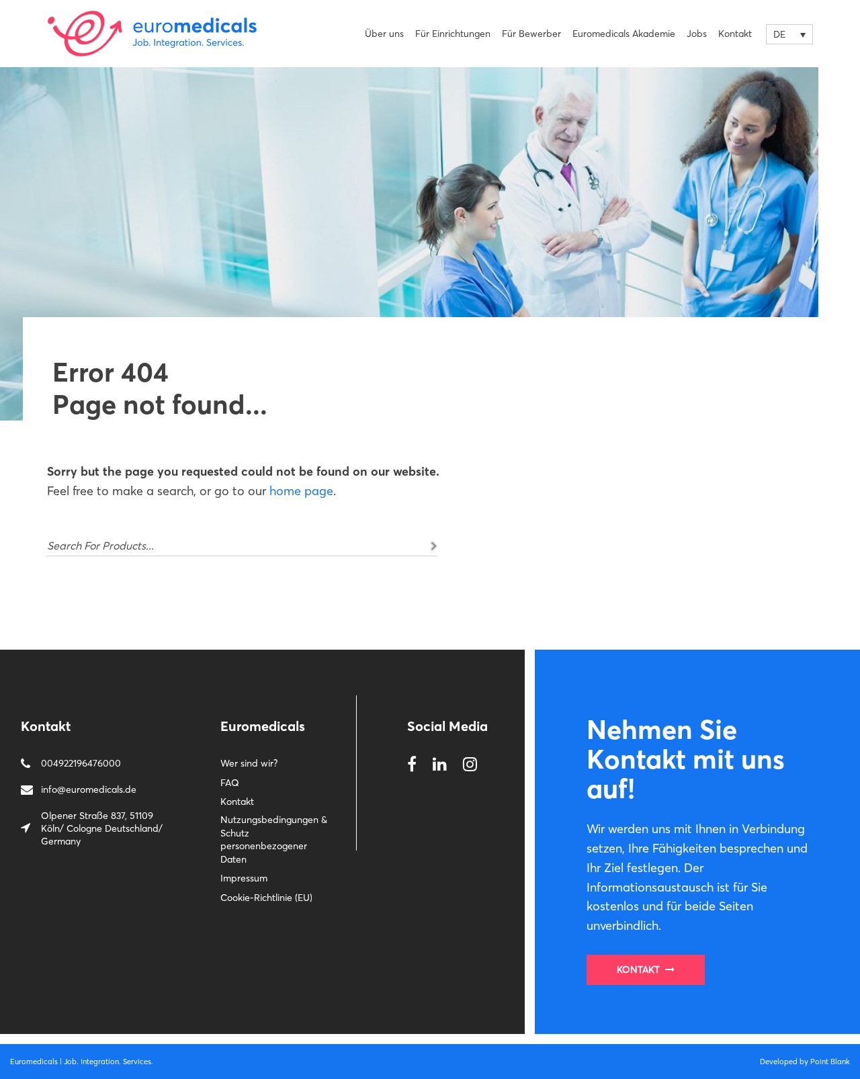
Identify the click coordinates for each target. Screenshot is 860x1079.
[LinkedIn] (440, 765)
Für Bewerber (531, 34)
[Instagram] (470, 765)
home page (301, 491)
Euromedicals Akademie (623, 34)
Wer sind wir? (248, 763)
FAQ (229, 783)
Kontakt (735, 34)
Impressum (243, 878)
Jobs (697, 34)
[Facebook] (412, 765)
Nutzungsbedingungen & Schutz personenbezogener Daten (273, 839)
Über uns (384, 34)
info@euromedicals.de (88, 789)
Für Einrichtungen (452, 34)
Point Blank (830, 1061)
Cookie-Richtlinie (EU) (266, 898)
